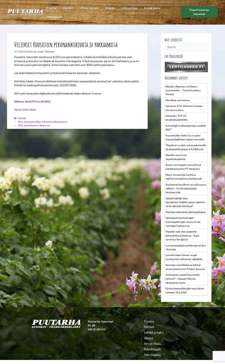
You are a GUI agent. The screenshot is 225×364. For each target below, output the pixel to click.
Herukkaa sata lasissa (178, 100)
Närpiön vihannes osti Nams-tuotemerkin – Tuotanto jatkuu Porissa (183, 90)
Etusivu (51, 7)
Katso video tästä (25, 109)
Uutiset (68, 7)
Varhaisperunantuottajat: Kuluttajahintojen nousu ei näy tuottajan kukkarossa (183, 221)
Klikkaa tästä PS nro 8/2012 (32, 101)
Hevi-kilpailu (55, 16)
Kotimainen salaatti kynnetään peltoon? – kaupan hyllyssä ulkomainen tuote (183, 278)
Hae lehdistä (173, 39)
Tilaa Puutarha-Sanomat (199, 11)
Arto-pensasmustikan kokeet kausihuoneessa (42, 121)
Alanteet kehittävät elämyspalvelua (186, 211)
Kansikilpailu (152, 7)
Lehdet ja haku (89, 7)
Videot (110, 7)
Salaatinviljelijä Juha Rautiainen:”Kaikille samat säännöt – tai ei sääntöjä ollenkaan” (186, 202)
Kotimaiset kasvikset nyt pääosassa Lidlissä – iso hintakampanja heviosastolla (186, 188)
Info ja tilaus (129, 7)
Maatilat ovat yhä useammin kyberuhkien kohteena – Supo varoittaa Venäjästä (182, 235)
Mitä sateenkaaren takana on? (34, 125)
